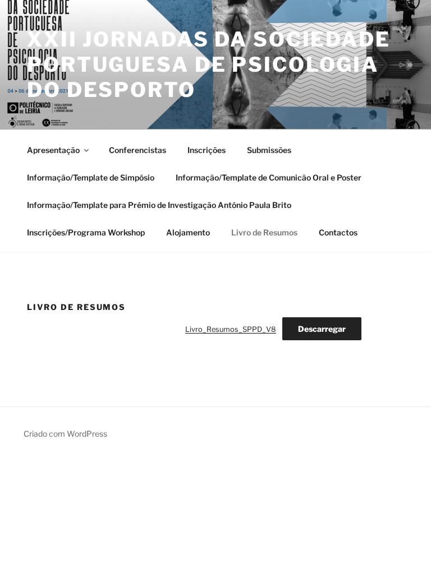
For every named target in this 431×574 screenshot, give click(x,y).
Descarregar (322, 329)
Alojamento (188, 232)
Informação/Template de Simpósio (90, 177)
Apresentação (53, 150)
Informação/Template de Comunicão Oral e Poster (268, 177)
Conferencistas (137, 150)
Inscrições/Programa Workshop (86, 232)
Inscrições (206, 150)
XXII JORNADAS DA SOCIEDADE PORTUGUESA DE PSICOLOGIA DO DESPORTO (209, 64)
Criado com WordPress (65, 433)
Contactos (338, 232)
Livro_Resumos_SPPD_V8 (230, 329)
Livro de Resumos (264, 232)
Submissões (269, 150)
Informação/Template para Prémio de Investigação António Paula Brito (159, 205)
